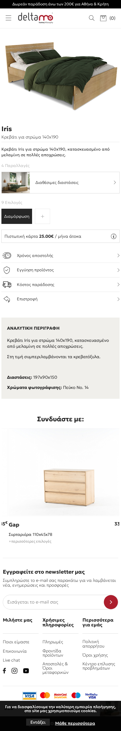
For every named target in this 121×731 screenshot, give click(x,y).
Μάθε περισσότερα (75, 723)
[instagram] (14, 671)
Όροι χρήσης (95, 655)
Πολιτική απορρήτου (93, 643)
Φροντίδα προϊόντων (52, 653)
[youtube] (26, 671)
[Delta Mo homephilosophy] (35, 18)
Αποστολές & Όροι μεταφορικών (55, 668)
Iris (6, 128)
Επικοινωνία (15, 651)
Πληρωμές (52, 642)
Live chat (11, 660)
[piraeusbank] (91, 696)
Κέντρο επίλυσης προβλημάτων (98, 666)
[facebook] (4, 670)
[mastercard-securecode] (60, 696)
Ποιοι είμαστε (16, 642)
